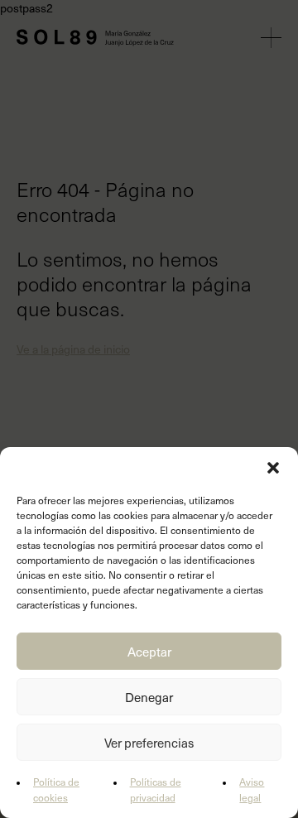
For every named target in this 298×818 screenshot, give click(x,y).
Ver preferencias (149, 742)
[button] (273, 468)
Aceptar (149, 651)
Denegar (149, 697)
